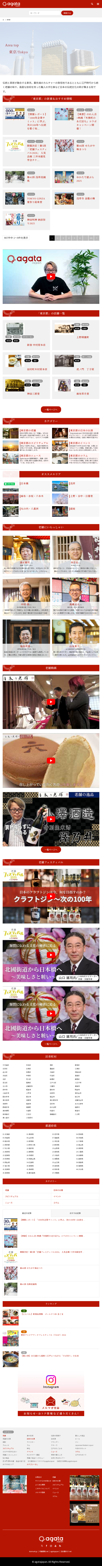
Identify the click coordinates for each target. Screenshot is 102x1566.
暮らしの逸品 (80, 1435)
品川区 (5, 1072)
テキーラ (54, 1445)
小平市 (28, 1093)
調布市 (52, 1089)
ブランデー (55, 1442)
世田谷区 (78, 1072)
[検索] (92, 4)
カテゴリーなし (32, 1464)
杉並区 (52, 1075)
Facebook (46, 1546)
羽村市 (52, 1104)
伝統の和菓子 (56, 1435)
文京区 (5, 1068)
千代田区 (6, 1065)
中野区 (28, 1075)
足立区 (5, 1082)
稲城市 (28, 1104)
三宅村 (28, 1114)
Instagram (51, 1546)
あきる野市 (79, 1104)
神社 (28, 1448)
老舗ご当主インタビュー (35, 1458)
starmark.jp (33, 1551)
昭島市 (28, 1089)
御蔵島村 (53, 1114)
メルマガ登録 (40, 1492)
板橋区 (52, 1079)
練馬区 (77, 1079)
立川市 (5, 1086)
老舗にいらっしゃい (10, 1455)
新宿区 (77, 1065)
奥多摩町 (6, 1110)
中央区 (28, 1065)
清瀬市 (28, 1100)
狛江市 (77, 1096)
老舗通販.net (43, 1551)
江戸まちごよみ (56, 1448)
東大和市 (6, 1100)
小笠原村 (29, 1117)
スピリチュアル (11, 1196)
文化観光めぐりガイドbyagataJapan (41, 1461)
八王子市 (78, 1082)
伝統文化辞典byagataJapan (67, 1461)
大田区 (52, 1072)
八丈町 (77, 1114)
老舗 (7, 1190)
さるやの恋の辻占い (10, 1451)
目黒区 (28, 1072)
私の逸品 (6, 1458)
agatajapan (54, 1551)
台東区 (28, 1068)
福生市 (52, 1096)
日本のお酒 (58, 1190)
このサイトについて (42, 1488)
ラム (28, 1445)
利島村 (52, 1110)
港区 (51, 1065)
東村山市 (78, 1093)
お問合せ (38, 1477)
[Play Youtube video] (51, 276)
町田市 (77, 1089)
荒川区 (28, 1079)
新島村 (77, 1110)
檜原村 (77, 1107)
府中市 (5, 1089)
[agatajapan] (11, 3)
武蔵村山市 (79, 1100)
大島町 (28, 1110)
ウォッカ (6, 1445)
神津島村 (6, 1114)
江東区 (77, 1068)
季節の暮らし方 (56, 1455)
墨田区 (52, 1068)
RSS (60, 1546)
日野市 (52, 1093)
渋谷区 (5, 1075)
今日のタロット (80, 1448)
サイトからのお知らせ (43, 1481)
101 (91, 238)
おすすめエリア (8, 1464)
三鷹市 (52, 1086)
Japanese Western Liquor (84, 1445)
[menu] (98, 4)
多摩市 (5, 1104)
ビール (77, 1439)
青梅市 (77, 1086)
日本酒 (53, 1439)
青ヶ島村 (6, 1117)
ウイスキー (31, 1442)
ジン (76, 1442)
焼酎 (4, 1442)
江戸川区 (53, 1082)
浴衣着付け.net (66, 1551)
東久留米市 (54, 1100)
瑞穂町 (28, 1107)
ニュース (8, 1202)
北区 (4, 1079)
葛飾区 (28, 1082)
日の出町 (53, 1107)
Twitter (42, 1546)
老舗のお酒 (7, 1439)
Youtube (55, 1546)
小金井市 (6, 1093)
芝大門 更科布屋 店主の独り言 (14, 1461)
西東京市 (6, 1107)
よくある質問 (40, 1484)
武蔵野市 (29, 1086)
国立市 (28, 1096)
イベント (57, 1196)
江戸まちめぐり (80, 1455)
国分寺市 (6, 1096)
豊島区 (77, 1075)
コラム (56, 1202)
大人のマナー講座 (33, 1455)
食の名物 (30, 1435)
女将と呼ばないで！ (58, 1458)
